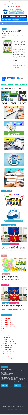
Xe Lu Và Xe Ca (4, 4)
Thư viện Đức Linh (7, 320)
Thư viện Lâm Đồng (7, 358)
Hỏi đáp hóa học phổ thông (22, 103)
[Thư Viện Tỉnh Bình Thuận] (2, 23)
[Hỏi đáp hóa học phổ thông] (22, 91)
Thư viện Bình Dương (8, 345)
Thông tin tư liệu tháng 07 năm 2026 (10, 276)
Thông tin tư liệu (6, 274)
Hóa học (4, 28)
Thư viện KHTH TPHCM (8, 339)
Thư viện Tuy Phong (7, 335)
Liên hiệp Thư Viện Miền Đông (10, 343)
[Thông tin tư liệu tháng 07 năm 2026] (14, 258)
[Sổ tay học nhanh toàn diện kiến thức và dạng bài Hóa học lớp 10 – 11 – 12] (14, 91)
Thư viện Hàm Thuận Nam (9, 326)
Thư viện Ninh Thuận (8, 353)
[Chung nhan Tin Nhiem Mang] (14, 409)
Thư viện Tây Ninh (7, 356)
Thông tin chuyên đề (14, 243)
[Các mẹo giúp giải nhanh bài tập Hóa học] (5, 91)
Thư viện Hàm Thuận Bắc (8, 324)
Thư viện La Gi (6, 328)
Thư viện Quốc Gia (7, 337)
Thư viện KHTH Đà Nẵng (8, 341)
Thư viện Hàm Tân (7, 322)
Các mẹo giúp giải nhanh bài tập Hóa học (5, 104)
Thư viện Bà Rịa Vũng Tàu (9, 351)
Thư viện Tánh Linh (7, 333)
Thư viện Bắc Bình (7, 318)
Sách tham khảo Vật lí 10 (20, 85)
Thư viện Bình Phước (7, 347)
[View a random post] (25, 23)
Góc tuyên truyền (6, 243)
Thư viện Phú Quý (7, 330)
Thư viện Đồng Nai (7, 349)
